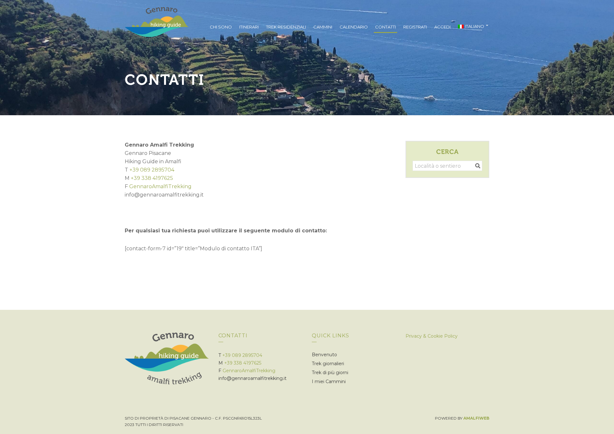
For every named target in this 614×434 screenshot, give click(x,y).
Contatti (385, 26)
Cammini (322, 26)
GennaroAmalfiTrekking (160, 186)
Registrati (415, 26)
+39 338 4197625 (152, 178)
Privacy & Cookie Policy (431, 336)
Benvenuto (324, 355)
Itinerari (249, 26)
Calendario (354, 26)
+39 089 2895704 (152, 170)
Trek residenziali (286, 26)
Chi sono (221, 26)
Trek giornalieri (328, 363)
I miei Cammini (329, 381)
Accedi (442, 26)
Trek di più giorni (330, 372)
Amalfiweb (476, 418)
